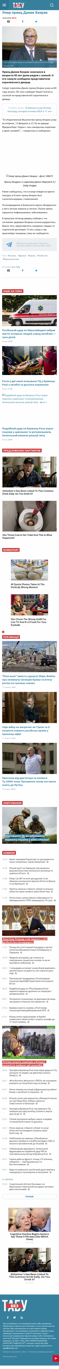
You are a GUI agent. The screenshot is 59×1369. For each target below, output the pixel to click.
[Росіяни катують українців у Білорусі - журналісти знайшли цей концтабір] (29, 1043)
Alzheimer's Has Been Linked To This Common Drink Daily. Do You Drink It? (29, 1277)
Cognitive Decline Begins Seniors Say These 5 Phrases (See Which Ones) (29, 1236)
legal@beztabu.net (10, 1348)
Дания (23, 255)
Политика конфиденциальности (41, 1352)
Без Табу (16, 267)
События (43, 255)
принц (32, 255)
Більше (30, 1196)
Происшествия (11, 259)
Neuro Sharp (29, 1243)
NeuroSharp (29, 1283)
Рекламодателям (10, 1356)
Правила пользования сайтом (15, 1352)
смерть (12, 255)
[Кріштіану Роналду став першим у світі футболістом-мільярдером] (29, 921)
